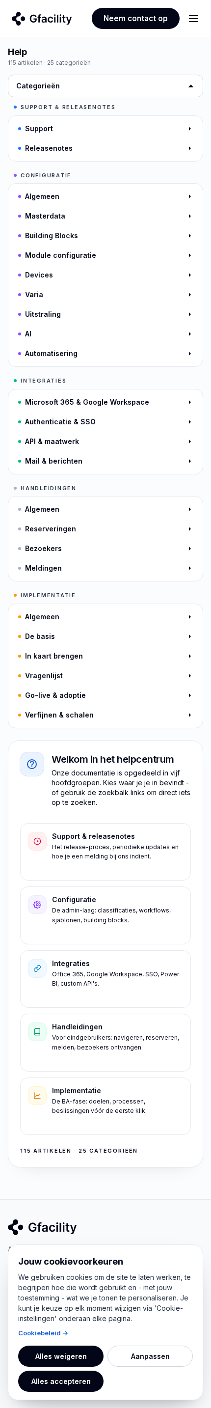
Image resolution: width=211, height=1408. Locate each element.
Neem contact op (136, 18)
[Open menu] (193, 19)
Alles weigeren (61, 1356)
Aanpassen (150, 1356)
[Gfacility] (42, 19)
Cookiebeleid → (43, 1333)
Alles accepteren (61, 1381)
